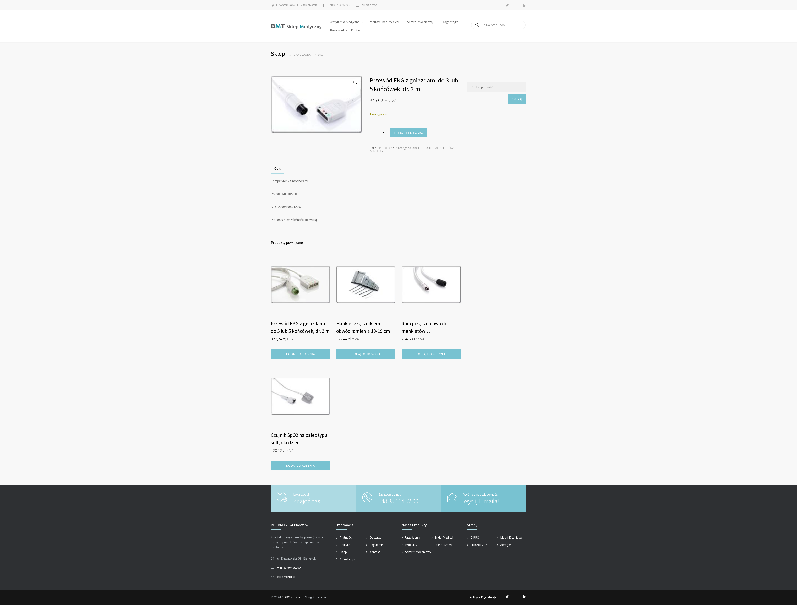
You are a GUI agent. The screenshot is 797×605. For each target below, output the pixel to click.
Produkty (411, 545)
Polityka (345, 545)
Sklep (343, 552)
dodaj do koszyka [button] (365, 354)
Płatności (346, 537)
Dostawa (375, 537)
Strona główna (300, 54)
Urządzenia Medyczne (344, 22)
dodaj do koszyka (408, 133)
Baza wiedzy (338, 30)
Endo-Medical (444, 537)
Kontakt (356, 30)
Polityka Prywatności (483, 597)
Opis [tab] (277, 168)
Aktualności (347, 559)
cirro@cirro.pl (370, 5)
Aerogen (506, 545)
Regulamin (376, 545)
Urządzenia (412, 537)
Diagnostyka (449, 22)
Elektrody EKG (480, 545)
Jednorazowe (443, 545)
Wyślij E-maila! (481, 501)
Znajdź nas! (307, 501)
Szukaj (517, 99)
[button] (355, 82)
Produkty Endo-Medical (383, 22)
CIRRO (475, 537)
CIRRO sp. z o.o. (292, 597)
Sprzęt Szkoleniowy (420, 22)
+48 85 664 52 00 (398, 501)
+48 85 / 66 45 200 (339, 5)
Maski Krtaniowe (511, 537)
